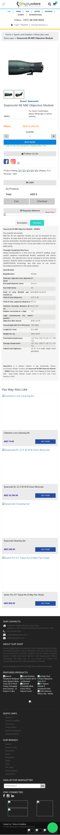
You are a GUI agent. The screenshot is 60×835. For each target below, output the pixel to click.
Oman (18, 11)
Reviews (37, 223)
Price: (7, 126)
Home (8, 34)
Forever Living (11, 747)
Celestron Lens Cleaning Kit (16, 433)
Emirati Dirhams (39, 25)
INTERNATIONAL (35, 15)
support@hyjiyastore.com (17, 635)
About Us (9, 717)
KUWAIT (21, 15)
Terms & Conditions (19, 824)
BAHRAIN (48, 11)
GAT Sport (9, 767)
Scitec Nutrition (11, 771)
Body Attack (9, 751)
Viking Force (10, 774)
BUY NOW (30, 142)
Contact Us (9, 724)
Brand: (29, 101)
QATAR (37, 11)
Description (22, 223)
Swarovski (33, 101)
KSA (27, 11)
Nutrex (7, 761)
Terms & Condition (12, 721)
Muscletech (9, 757)
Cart (16, 201)
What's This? (50, 212)
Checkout (42, 201)
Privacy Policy (10, 727)
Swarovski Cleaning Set (14, 541)
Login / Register (21, 25)
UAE (9, 11)
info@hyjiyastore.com (15, 638)
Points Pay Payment (13, 731)
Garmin (8, 744)
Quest (7, 754)
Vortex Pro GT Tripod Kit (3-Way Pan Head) (24, 595)
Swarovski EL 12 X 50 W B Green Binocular (24, 487)
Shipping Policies (12, 734)
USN (7, 764)
